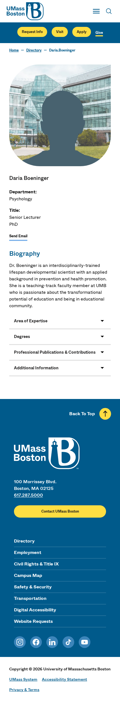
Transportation (30, 598)
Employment (27, 552)
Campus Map (28, 575)
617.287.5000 (28, 495)
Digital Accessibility (35, 610)
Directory (34, 50)
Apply (82, 31)
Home (14, 50)
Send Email (18, 236)
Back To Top (82, 413)
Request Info (32, 31)
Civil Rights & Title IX (36, 564)
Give (99, 32)
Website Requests (33, 621)
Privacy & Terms (24, 689)
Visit (59, 31)
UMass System (23, 679)
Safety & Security (33, 587)
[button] (60, 321)
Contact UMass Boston (60, 511)
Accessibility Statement (64, 679)
